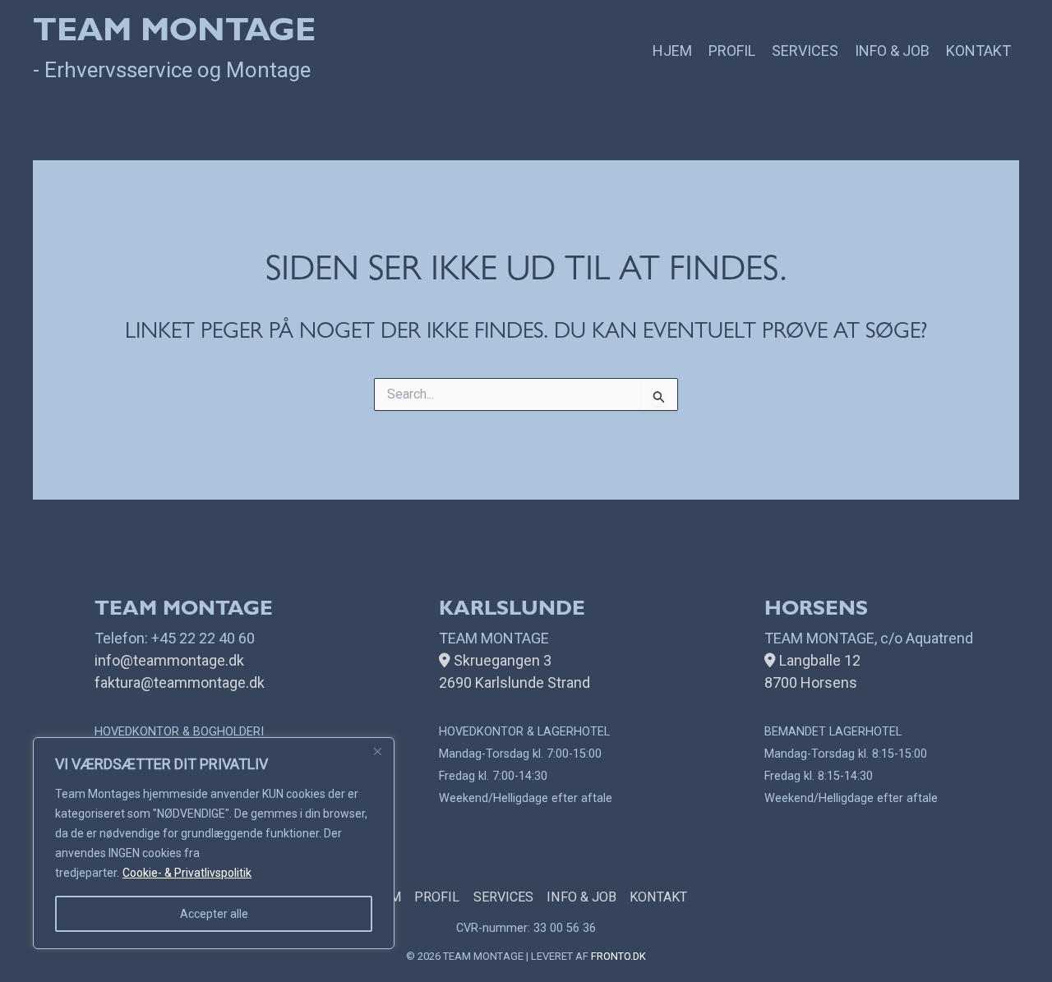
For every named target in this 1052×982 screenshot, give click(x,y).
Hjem (672, 50)
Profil (731, 50)
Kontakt (978, 50)
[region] (213, 843)
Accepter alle (214, 913)
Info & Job (892, 50)
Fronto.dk (618, 956)
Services (805, 50)
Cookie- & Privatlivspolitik (186, 872)
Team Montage (174, 34)
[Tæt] (377, 751)
